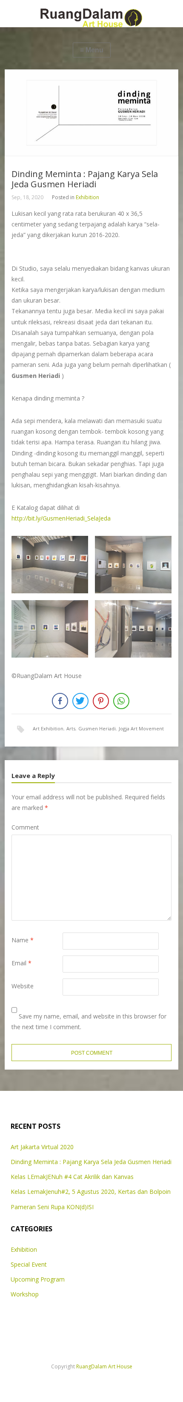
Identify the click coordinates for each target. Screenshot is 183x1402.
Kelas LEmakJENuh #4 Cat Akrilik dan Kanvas (72, 1177)
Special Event (29, 1264)
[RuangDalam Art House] (91, 13)
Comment (25, 827)
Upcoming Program (38, 1279)
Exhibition (87, 197)
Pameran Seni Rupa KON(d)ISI (52, 1207)
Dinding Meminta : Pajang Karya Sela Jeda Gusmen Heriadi (91, 1162)
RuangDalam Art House (104, 1366)
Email (21, 963)
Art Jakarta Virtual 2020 (42, 1147)
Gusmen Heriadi (97, 728)
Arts (70, 728)
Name (22, 940)
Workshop (25, 1294)
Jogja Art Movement (141, 728)
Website (22, 986)
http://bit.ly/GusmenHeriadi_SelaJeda (61, 518)
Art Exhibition (48, 728)
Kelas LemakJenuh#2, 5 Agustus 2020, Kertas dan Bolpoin (91, 1191)
